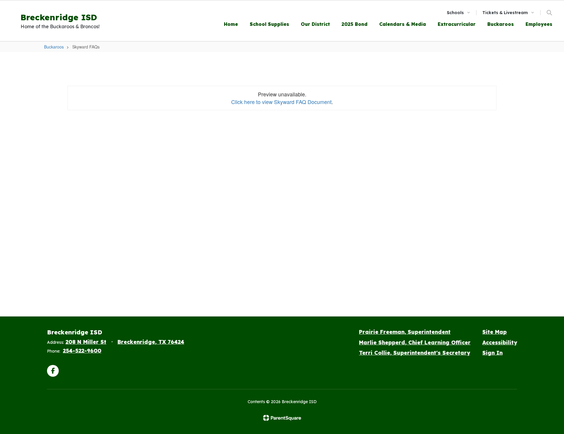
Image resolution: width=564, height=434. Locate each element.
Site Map (494, 332)
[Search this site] (549, 13)
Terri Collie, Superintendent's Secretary (414, 352)
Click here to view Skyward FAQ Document (281, 101)
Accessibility (499, 342)
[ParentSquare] (282, 417)
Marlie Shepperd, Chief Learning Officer (415, 342)
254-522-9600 (82, 350)
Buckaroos (54, 47)
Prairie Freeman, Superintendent (405, 332)
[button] (458, 12)
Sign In (492, 352)
